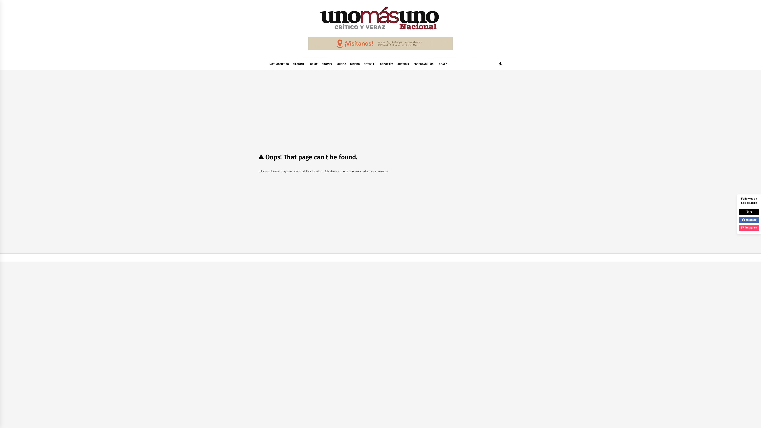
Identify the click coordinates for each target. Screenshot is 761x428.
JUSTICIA (404, 64)
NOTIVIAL (370, 64)
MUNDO (341, 64)
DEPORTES (387, 64)
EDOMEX (327, 64)
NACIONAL (299, 64)
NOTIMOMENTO (279, 64)
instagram (751, 227)
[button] (500, 64)
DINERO (355, 64)
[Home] (261, 64)
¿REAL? (442, 64)
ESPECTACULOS (424, 64)
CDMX (314, 64)
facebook (751, 219)
